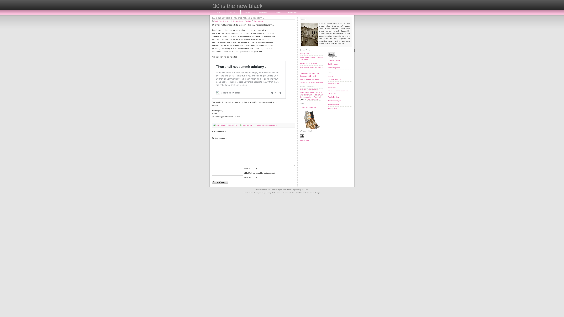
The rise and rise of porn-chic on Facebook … (311, 97)
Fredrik (302, 193)
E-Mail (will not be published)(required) (259, 173)
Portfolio (233, 12)
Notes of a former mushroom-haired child (338, 92)
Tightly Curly (332, 108)
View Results (304, 141)
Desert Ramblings (334, 79)
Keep (304, 131)
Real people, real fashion (308, 63)
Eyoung (268, 193)
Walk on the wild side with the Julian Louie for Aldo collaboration (311, 81)
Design (247, 12)
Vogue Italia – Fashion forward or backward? (311, 59)
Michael (294, 193)
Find (310, 131)
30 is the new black (238, 6)
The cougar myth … (314, 99)
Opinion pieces (238, 21)
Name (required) (250, 169)
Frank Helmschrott (284, 193)
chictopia (331, 76)
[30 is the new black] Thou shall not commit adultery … (238, 18)
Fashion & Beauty (334, 60)
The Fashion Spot (334, 101)
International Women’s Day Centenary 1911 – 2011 (309, 75)
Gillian (248, 21)
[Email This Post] (219, 125)
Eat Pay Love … (305, 53)
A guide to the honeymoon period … (311, 68)
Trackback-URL (247, 125)
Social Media (262, 12)
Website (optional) (251, 177)
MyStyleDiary (333, 87)
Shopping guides (334, 68)
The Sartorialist (333, 105)
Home (218, 12)
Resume (278, 12)
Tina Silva (305, 189)
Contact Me (292, 12)
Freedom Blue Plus (250, 193)
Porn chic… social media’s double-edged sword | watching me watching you (311, 92)
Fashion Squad (333, 83)
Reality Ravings (333, 97)
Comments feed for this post (267, 125)
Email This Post (232, 125)
